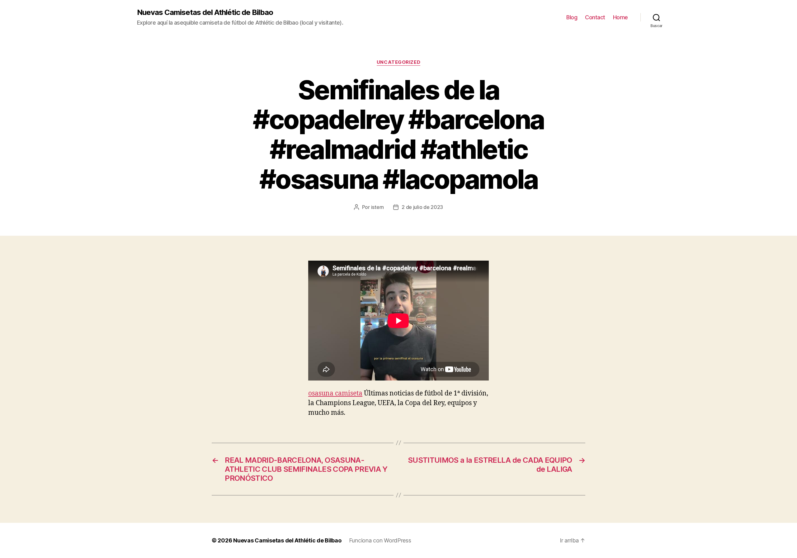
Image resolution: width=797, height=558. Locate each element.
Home (620, 17)
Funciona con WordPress (380, 540)
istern (377, 207)
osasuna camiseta (335, 393)
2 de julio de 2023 (422, 207)
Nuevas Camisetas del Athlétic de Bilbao (205, 12)
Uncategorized (398, 62)
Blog (571, 17)
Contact (595, 17)
